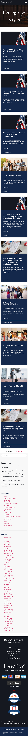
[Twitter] (15, 655)
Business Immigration (10, 498)
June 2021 (7, 614)
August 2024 (7, 580)
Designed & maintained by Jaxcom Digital (14, 729)
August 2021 (7, 612)
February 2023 (8, 605)
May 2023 (7, 600)
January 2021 (8, 620)
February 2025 (8, 570)
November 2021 (8, 609)
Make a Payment (14, 658)
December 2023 (8, 595)
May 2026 (7, 543)
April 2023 (7, 602)
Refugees (6, 523)
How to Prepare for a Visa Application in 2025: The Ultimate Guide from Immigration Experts (12, 261)
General (6, 511)
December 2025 (8, 552)
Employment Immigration (11, 503)
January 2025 (8, 571)
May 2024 (7, 586)
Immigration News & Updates (12, 516)
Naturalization (8, 520)
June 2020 (7, 625)
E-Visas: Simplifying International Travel (10, 304)
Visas (5, 527)
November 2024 (8, 575)
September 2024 (9, 578)
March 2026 (7, 546)
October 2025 (8, 555)
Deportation (7, 502)
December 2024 (8, 573)
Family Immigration (9, 507)
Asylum (6, 496)
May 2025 (7, 564)
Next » (20, 451)
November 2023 (8, 596)
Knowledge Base (9, 518)
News (5, 521)
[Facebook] (12, 655)
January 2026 (8, 550)
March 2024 (7, 589)
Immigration (7, 514)
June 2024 (7, 584)
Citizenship (7, 500)
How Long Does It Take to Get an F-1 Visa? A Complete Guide (13, 93)
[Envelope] (10, 655)
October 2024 (8, 577)
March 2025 (7, 568)
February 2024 (8, 591)
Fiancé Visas (7, 509)
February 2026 (8, 548)
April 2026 (7, 544)
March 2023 (7, 604)
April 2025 (7, 566)
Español (6, 505)
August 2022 (7, 607)
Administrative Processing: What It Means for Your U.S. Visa (13, 51)
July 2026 (7, 539)
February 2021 (8, 618)
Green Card (7, 512)
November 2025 (8, 553)
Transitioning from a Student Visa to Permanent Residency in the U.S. (14, 135)
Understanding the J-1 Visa (13, 175)
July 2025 (7, 561)
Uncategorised (8, 525)
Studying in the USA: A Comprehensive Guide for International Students (12, 216)
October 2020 (8, 623)
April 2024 (7, 587)
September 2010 (9, 630)
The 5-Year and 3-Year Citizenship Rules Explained (13, 474)
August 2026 (7, 537)
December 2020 (8, 621)
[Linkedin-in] (17, 655)
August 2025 (7, 559)
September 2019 (9, 629)
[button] (25, 2)
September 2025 (9, 557)
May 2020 (7, 627)
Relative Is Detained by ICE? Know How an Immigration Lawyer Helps (11, 481)
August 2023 (7, 598)
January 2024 (8, 593)
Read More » (6, 64)
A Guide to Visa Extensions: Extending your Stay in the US (13, 428)
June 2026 (7, 541)
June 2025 (7, 562)
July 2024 (7, 582)
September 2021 (9, 611)
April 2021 (7, 616)
